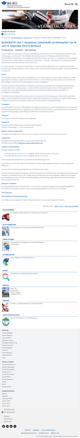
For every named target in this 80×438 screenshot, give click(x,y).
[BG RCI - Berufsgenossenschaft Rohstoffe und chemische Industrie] (16, 7)
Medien (5, 270)
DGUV (4, 384)
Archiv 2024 (27, 38)
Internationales (7, 355)
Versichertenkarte (7, 379)
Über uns (5, 330)
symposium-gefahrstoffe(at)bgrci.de (30, 143)
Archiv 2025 (6, 403)
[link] (77, 5)
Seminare (6, 300)
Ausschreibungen (48, 430)
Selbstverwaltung (9, 224)
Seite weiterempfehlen (71, 206)
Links (3, 357)
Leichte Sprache (7, 353)
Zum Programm (7, 192)
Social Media (6, 377)
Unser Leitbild (6, 338)
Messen (4, 393)
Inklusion (5, 350)
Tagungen (5, 396)
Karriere (36, 430)
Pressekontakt (6, 386)
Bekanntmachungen (29, 433)
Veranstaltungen (8, 32)
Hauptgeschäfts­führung (9, 343)
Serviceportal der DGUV (11, 315)
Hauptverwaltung (7, 345)
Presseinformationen (8, 364)
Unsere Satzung (7, 335)
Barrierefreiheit (9, 409)
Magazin (6, 285)
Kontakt (6, 416)
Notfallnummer (8, 210)
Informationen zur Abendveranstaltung (15, 196)
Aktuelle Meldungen (8, 367)
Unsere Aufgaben (7, 333)
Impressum (7, 421)
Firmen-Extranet (8, 239)
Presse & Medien (8, 362)
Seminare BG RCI (7, 398)
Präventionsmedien (8, 374)
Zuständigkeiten (8, 255)
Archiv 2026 (6, 401)
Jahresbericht (6, 372)
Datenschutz (8, 419)
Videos (4, 382)
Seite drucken (58, 206)
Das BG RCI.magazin (8, 369)
